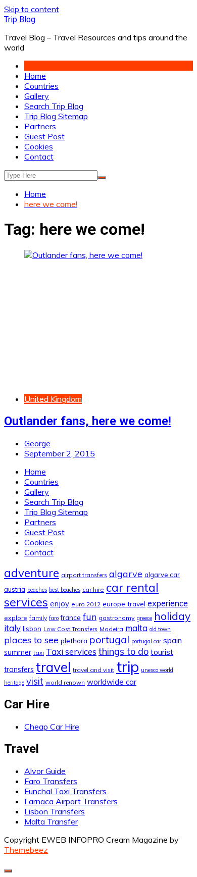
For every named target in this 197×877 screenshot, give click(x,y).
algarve (125, 573)
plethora (74, 640)
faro (54, 618)
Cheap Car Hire (51, 726)
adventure (31, 572)
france (71, 617)
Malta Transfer (51, 821)
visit (34, 681)
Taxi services (71, 651)
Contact (39, 156)
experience (167, 603)
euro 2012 (86, 604)
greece (144, 618)
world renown (65, 682)
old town (160, 629)
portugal (109, 639)
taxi (38, 652)
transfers (19, 669)
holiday (172, 616)
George (37, 443)
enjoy (59, 603)
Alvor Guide (45, 771)
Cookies (38, 146)
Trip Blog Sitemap (56, 116)
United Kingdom (53, 399)
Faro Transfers (50, 781)
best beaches (64, 589)
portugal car (146, 641)
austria (14, 589)
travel (53, 667)
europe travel (124, 603)
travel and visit (93, 670)
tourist (162, 652)
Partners (40, 126)
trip (127, 666)
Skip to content (31, 9)
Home (35, 76)
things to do (123, 651)
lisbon (32, 629)
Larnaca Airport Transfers (71, 801)
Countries (41, 86)
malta (136, 628)
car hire (93, 589)
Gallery (36, 96)
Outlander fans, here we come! (87, 421)
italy (12, 628)
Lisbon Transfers (54, 811)
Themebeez (26, 850)
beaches (37, 589)
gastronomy (116, 618)
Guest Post (44, 136)
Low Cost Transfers (70, 629)
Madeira (111, 629)
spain (172, 640)
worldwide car (111, 682)
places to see (31, 639)
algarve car (162, 575)
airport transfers (84, 575)
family (38, 618)
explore (15, 618)
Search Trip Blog (53, 106)
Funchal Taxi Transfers (65, 791)
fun (89, 616)
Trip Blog (19, 19)
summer (17, 652)
